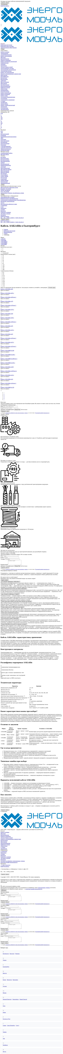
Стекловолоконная (5, 146)
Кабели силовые (5, 52)
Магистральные (5, 82)
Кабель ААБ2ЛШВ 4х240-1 (8, 354)
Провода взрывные (6, 60)
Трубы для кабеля (5, 190)
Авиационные (4, 53)
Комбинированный (6, 165)
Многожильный (5, 170)
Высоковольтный (5, 161)
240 (3, 269)
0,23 (3, 280)
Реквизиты (3, 208)
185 (3, 268)
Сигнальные (4, 98)
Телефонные (4, 102)
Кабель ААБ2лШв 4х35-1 (7, 330)
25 (1, 124)
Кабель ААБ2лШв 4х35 (7, 326)
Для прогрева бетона (6, 71)
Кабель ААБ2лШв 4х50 (7, 313)
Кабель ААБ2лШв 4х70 (7, 301)
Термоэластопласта (6, 149)
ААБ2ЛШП (4, 244)
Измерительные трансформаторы (9, 198)
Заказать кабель (5, 810)
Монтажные (4, 83)
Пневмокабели (4, 90)
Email (2, 408)
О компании (4, 205)
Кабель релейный (5, 94)
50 (3, 260)
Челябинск (5, 1045)
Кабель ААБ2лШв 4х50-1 (7, 317)
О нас (2, 206)
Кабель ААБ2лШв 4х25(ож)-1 (8, 346)
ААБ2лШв (3, 240)
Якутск (4, 1051)
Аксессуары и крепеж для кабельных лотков (12, 193)
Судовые (3, 101)
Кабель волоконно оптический (9, 61)
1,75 (3, 286)
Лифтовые (3, 80)
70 (3, 262)
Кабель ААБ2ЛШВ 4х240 (7, 350)
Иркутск (5, 973)
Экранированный (5, 183)
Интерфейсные (5, 76)
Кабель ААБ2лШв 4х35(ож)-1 (8, 338)
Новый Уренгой (23, 999)
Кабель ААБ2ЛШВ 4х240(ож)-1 (9, 358)
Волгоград (12, 953)
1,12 (3, 284)
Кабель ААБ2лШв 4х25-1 (7, 342)
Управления (4, 106)
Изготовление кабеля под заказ (9, 204)
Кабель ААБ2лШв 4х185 (7, 367)
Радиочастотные (5, 91)
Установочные (4, 108)
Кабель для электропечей (7, 72)
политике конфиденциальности (34, 889)
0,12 (3, 275)
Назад (2, 49)
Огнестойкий (4, 175)
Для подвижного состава (7, 68)
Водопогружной (5, 160)
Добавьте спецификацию (7, 409)
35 (1, 127)
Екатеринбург (4, 4)
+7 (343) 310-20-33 (5, 865)
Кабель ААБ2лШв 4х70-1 (7, 309)
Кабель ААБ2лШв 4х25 (7, 334)
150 (1, 119)
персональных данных (44, 887)
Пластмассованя (5, 140)
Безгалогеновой (5, 134)
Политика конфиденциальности (9, 862)
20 (1, 121)
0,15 (3, 277)
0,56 (3, 283)
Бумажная (3, 135)
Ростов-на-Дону (6, 1019)
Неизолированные (5, 86)
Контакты (3, 215)
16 (3, 256)
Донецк (4, 960)
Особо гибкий (4, 176)
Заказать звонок (5, 2)
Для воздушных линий (7, 67)
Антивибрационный (6, 54)
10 (1, 116)
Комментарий (4, 564)
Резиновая (3, 145)
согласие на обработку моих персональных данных (16, 412)
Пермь (4, 1012)
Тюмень (4, 1032)
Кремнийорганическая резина (8, 136)
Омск (4, 1005)
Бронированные (5, 58)
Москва (4, 992)
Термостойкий (4, 180)
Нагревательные (5, 84)
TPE (2, 132)
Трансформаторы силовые (7, 197)
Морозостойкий (5, 172)
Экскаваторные (5, 109)
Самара (4, 1025)
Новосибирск (16, 999)
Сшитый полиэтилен (6, 147)
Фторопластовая (5, 150)
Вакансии (3, 211)
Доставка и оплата (5, 213)
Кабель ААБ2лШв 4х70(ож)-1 (8, 305)
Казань (4, 979)
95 (3, 263)
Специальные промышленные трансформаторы (13, 200)
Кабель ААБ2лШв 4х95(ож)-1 (8, 297)
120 (3, 265)
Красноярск (15, 979)
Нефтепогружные (5, 87)
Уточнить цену (51, 287)
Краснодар (9, 979)
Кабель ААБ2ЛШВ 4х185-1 (8, 362)
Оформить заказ (5, 411)
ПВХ (2, 138)
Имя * (2, 556)
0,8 (3, 274)
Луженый (3, 166)
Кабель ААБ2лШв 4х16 (7, 379)
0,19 (3, 278)
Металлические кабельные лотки (9, 187)
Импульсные (4, 75)
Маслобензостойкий (6, 169)
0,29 (3, 281)
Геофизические (5, 63)
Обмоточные (4, 89)
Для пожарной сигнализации (8, 69)
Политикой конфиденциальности (42, 412)
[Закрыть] (1, 885)
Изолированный (5, 164)
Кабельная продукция (6, 45)
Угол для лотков (5, 191)
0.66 (2, 113)
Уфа (4, 1038)
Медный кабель (5, 154)
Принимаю (3, 890)
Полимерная (4, 142)
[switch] (1, 412)
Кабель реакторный (6, 93)
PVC (2, 131)
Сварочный (4, 179)
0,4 (3, 272)
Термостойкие (4, 104)
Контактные (4, 78)
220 (1, 123)
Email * (2, 557)
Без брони (3, 157)
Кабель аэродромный (6, 56)
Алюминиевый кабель (6, 153)
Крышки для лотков (6, 188)
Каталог (3, 43)
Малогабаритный (5, 168)
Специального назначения (7, 99)
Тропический (4, 181)
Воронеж (17, 953)
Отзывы (3, 209)
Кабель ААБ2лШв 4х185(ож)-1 (9, 371)
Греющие (3, 64)
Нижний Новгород (7, 999)
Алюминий (5, 253)
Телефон (3, 559)
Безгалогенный (5, 158)
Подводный (4, 177)
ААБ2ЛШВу (4, 243)
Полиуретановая (5, 143)
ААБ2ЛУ (3, 239)
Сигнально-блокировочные (8, 97)
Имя (2, 406)
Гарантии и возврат (6, 212)
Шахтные (3, 57)
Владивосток (6, 953)
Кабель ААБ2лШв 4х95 (7, 289)
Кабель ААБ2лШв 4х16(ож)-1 (8, 383)
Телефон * (3, 895)
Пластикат (3, 139)
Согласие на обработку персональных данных (13, 861)
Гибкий (3, 162)
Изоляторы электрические (7, 201)
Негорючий (4, 173)
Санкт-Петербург (11, 1025)
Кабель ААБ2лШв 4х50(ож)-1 (8, 321)
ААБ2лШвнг (4, 241)
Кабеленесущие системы (7, 46)
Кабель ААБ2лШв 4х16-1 (7, 375)
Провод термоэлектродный (8, 105)
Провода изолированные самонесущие (11, 73)
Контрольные (4, 79)
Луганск (5, 986)
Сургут (17, 1025)
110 (1, 117)
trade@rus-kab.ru (5, 5)
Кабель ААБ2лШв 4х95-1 (7, 293)
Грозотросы (4, 65)
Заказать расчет (5, 567)
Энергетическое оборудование (9, 47)
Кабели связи (4, 95)
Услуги (2, 202)
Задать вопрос (4, 580)
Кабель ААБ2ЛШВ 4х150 (7, 387)
